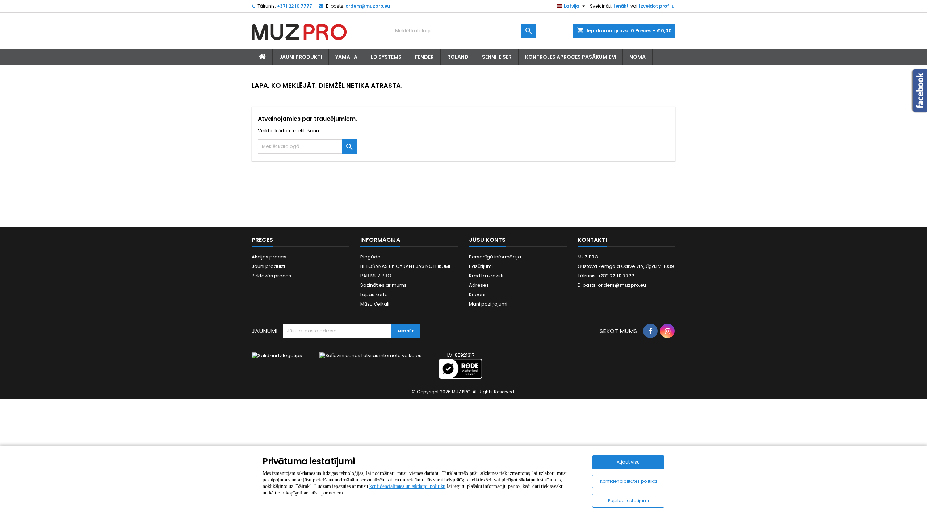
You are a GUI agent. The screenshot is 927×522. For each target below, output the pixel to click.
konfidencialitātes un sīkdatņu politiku (407, 486)
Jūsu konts (487, 240)
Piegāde (370, 256)
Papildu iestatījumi (628, 500)
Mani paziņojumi (488, 304)
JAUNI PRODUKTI (300, 57)
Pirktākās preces (271, 275)
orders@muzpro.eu (367, 6)
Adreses (479, 285)
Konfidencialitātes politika (628, 481)
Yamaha (346, 57)
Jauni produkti (268, 266)
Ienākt (621, 6)
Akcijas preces (269, 256)
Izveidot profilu (657, 6)
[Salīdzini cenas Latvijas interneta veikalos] (370, 355)
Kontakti (592, 240)
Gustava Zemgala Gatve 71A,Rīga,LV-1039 (626, 266)
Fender (424, 57)
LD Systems (386, 57)
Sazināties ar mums (383, 285)
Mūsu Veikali (374, 304)
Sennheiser (497, 57)
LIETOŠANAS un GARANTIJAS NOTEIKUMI (405, 266)
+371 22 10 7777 (294, 6)
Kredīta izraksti (486, 275)
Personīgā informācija (495, 256)
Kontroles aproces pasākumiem (570, 57)
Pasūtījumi (481, 266)
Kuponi (477, 294)
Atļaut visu (628, 462)
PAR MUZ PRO (375, 275)
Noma (637, 57)
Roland (458, 57)
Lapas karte (374, 294)
